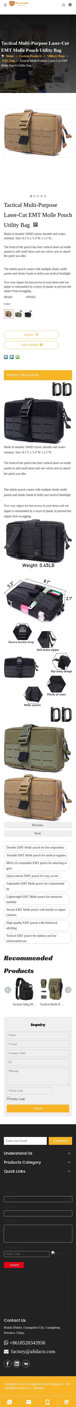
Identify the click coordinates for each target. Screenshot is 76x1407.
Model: (8, 297)
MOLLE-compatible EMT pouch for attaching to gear (36, 865)
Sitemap (38, 1388)
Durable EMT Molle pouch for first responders (35, 847)
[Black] (28, 314)
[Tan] (9, 314)
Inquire (29, 334)
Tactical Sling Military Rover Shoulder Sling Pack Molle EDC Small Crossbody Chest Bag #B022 (24, 1004)
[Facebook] (7, 1363)
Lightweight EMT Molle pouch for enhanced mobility (34, 899)
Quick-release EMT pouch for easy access (32, 876)
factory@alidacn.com (33, 1351)
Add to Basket (29, 345)
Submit (38, 1108)
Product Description (23, 375)
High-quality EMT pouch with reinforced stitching (31, 925)
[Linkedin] (16, 1363)
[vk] (26, 1363)
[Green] (18, 314)
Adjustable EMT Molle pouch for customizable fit (35, 886)
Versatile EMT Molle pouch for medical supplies (36, 855)
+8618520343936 (27, 1343)
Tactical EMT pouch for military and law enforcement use (31, 938)
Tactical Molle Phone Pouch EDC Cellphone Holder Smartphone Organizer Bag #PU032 (51, 1004)
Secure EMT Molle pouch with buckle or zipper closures (35, 912)
